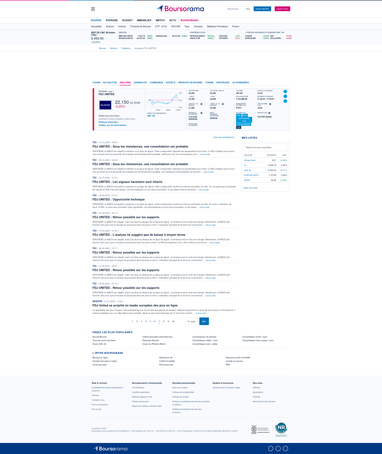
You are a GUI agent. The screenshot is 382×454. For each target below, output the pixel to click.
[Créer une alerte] (285, 91)
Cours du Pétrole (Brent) (154, 343)
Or (245, 165)
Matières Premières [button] (217, 26)
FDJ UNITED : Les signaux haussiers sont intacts (127, 181)
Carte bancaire (100, 364)
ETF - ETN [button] (161, 26)
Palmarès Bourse (151, 340)
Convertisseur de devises (204, 336)
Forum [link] (209, 82)
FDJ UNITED (106, 94)
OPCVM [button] (175, 26)
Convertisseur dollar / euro (205, 340)
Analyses (125, 82)
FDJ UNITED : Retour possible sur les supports (126, 217)
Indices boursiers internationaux (158, 336)
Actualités (110, 82)
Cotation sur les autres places (112, 125)
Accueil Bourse (100, 336)
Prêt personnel (166, 364)
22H (238, 127)
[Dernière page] (183, 321)
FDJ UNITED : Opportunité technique (119, 199)
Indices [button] (122, 26)
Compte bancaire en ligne (105, 361)
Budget (127, 20)
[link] (95, 395)
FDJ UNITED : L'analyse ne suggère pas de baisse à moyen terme (139, 234)
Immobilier (144, 20)
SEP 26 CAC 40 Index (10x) (103, 34)
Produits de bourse (190, 82)
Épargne (112, 20)
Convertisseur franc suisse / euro (258, 340)
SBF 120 (151, 115)
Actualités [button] (96, 26)
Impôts (160, 20)
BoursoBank (189, 20)
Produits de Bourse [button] (140, 26)
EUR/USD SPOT (251, 175)
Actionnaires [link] (240, 82)
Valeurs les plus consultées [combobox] (258, 147)
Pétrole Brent (249, 160)
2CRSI (247, 180)
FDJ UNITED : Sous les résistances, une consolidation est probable (140, 146)
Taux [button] (187, 26)
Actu (172, 20)
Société (170, 82)
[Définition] (201, 104)
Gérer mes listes (250, 187)
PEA (245, 115)
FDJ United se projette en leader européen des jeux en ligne (135, 305)
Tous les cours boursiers (104, 340)
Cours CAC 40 (99, 343)
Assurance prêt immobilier (238, 357)
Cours (96, 82)
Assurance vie (165, 357)
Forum (235, 26)
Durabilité (140, 82)
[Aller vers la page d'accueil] (189, 9)
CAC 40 (247, 170)
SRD (239, 115)
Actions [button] (110, 26)
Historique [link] (222, 82)
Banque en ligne (100, 357)
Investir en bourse (234, 361)
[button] (93, 9)
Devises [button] (198, 26)
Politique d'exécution (108, 122)
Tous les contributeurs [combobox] (223, 137)
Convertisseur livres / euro (254, 336)
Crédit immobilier (167, 361)
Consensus (156, 82)
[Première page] (123, 321)
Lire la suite (205, 154)
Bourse (96, 20)
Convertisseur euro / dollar (205, 343)
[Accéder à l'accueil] (94, 47)
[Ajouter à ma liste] (285, 101)
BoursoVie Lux (244, 119)
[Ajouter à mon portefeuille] (285, 96)
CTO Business (243, 124)
